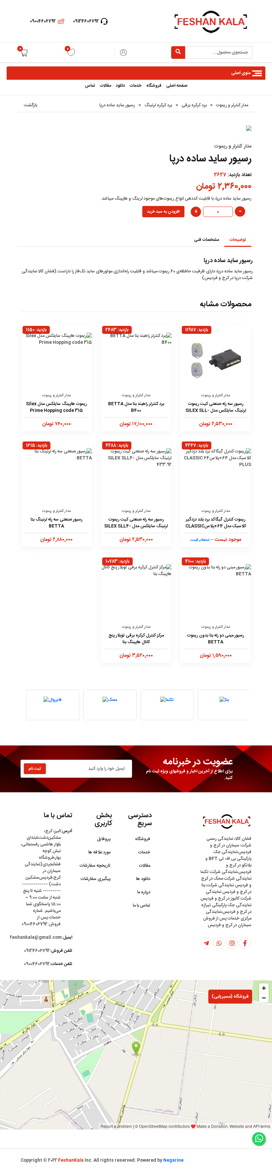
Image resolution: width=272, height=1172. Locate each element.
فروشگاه (154, 85)
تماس (90, 85)
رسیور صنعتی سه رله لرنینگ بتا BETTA (57, 523)
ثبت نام (35, 768)
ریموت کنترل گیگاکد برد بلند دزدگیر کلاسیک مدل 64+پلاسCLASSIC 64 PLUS (215, 523)
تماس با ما (141, 905)
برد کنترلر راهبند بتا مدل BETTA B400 (136, 407)
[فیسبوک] (245, 943)
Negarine (173, 1160)
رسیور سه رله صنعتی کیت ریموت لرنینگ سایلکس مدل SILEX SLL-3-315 (215, 407)
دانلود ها (143, 879)
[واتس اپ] (219, 943)
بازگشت (30, 105)
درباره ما (143, 892)
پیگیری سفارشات (95, 879)
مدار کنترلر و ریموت (232, 105)
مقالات (105, 85)
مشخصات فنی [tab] (206, 240)
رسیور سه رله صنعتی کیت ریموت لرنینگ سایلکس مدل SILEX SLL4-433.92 (136, 523)
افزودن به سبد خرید (163, 211)
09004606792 (43, 21)
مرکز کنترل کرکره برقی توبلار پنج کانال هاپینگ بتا (136, 639)
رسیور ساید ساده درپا (117, 105)
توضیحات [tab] (238, 240)
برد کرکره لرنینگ (158, 105)
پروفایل (103, 839)
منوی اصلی (240, 73)
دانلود (120, 85)
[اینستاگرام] (232, 943)
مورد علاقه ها (99, 852)
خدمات (136, 85)
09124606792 (86, 21)
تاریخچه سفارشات (95, 865)
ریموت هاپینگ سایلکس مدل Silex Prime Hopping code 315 (56, 407)
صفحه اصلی (176, 85)
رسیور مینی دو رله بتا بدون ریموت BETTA (215, 639)
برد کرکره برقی (194, 105)
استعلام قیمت (200, 540)
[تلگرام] (206, 943)
